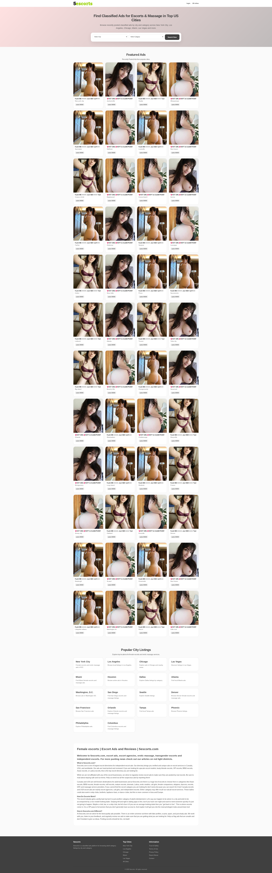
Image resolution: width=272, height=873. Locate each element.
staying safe (90, 778)
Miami (125, 855)
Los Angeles (127, 849)
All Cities (126, 861)
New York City (127, 846)
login (188, 3)
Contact (151, 858)
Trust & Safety (154, 846)
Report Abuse (153, 855)
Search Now (172, 37)
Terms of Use (153, 849)
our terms (101, 778)
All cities (195, 3)
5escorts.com (138, 782)
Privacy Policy (153, 852)
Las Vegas (126, 858)
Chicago (125, 852)
